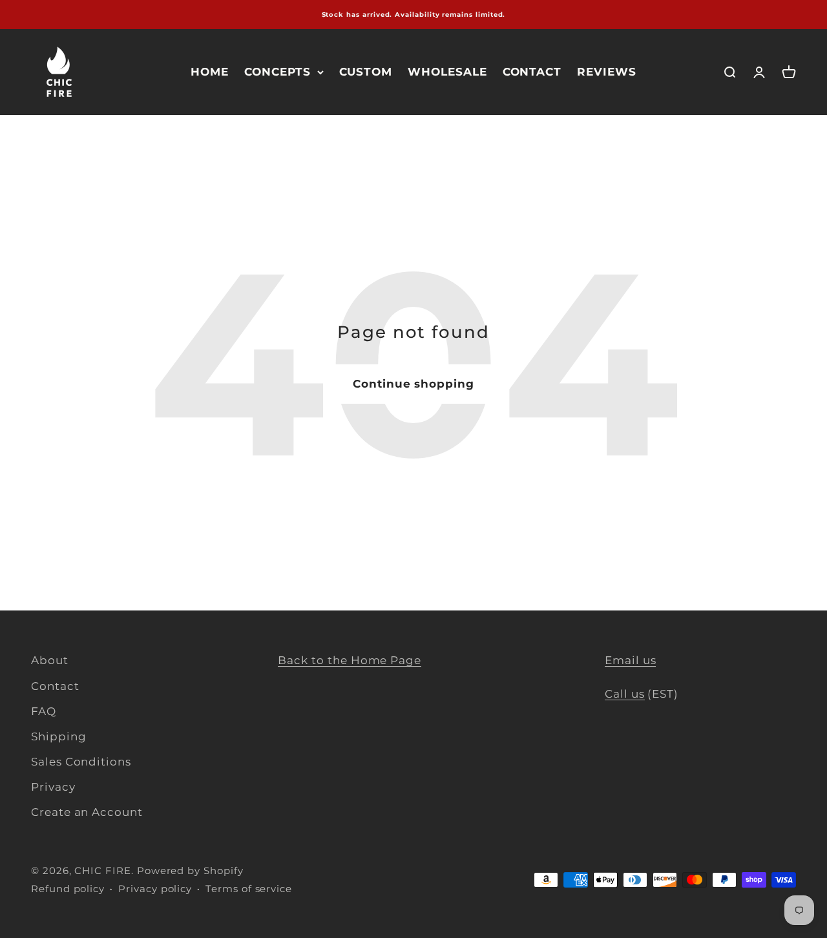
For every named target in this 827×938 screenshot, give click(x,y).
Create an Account (87, 812)
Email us (630, 660)
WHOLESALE (447, 71)
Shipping (58, 736)
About (49, 660)
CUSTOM (366, 71)
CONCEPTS (277, 71)
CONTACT (532, 71)
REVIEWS (606, 71)
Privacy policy (155, 888)
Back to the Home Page (349, 660)
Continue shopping (413, 383)
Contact (55, 686)
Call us (625, 693)
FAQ (43, 711)
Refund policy (68, 888)
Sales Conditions (81, 761)
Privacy (53, 786)
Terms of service (248, 888)
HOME (210, 71)
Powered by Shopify (190, 870)
